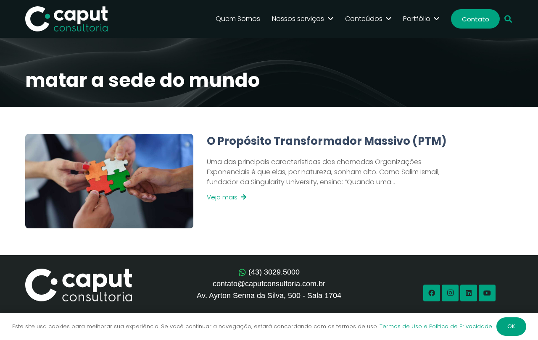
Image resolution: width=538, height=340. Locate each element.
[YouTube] (487, 293)
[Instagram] (450, 293)
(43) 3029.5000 (274, 272)
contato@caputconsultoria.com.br (269, 284)
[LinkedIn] (468, 293)
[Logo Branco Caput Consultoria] (66, 18)
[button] (508, 19)
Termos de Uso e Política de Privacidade (436, 326)
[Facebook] (431, 293)
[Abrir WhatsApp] (517, 319)
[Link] (327, 181)
